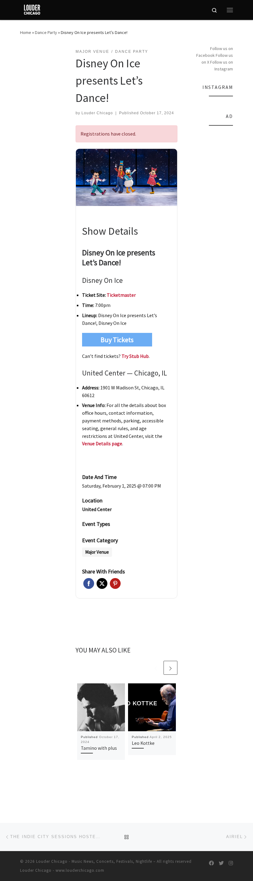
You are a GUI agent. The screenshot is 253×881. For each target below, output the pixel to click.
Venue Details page (102, 443)
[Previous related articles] (156, 668)
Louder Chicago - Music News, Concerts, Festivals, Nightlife (94, 861)
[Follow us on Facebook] (211, 863)
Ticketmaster (121, 295)
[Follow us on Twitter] (221, 863)
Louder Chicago (97, 113)
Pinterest (115, 583)
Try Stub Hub (135, 356)
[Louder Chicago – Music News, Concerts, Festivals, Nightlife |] (32, 9)
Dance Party (46, 32)
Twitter (102, 583)
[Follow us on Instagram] (231, 863)
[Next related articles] (170, 668)
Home (25, 32)
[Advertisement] (213, 224)
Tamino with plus (99, 748)
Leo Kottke (143, 743)
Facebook (88, 583)
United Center (97, 509)
